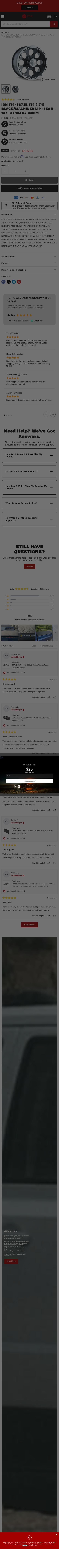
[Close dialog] (1, 757)
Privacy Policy (32, 1545)
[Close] (56, 1534)
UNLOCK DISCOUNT (29, 781)
